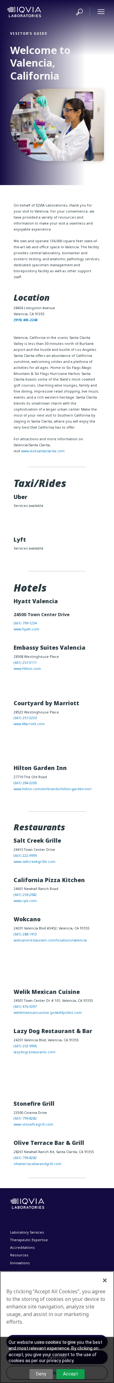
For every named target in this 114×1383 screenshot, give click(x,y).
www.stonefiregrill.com (33, 1124)
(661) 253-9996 (25, 1045)
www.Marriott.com (29, 723)
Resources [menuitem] (19, 1255)
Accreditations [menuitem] (22, 1247)
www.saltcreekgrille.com (34, 861)
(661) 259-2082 (25, 894)
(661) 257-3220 (25, 717)
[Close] (105, 1280)
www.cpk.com (25, 900)
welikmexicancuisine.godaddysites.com (48, 1012)
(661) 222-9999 (25, 855)
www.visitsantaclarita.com (43, 450)
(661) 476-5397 (25, 1006)
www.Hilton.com (27, 668)
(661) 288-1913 (25, 934)
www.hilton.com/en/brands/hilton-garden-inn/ (53, 788)
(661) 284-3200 (25, 782)
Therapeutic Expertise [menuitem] (29, 1239)
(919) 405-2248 (25, 319)
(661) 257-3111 (25, 662)
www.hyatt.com (26, 629)
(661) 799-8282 (25, 1118)
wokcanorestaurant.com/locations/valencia (50, 940)
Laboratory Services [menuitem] (27, 1232)
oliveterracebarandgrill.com (37, 1163)
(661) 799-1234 (25, 623)
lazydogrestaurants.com (34, 1051)
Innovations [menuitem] (20, 1262)
